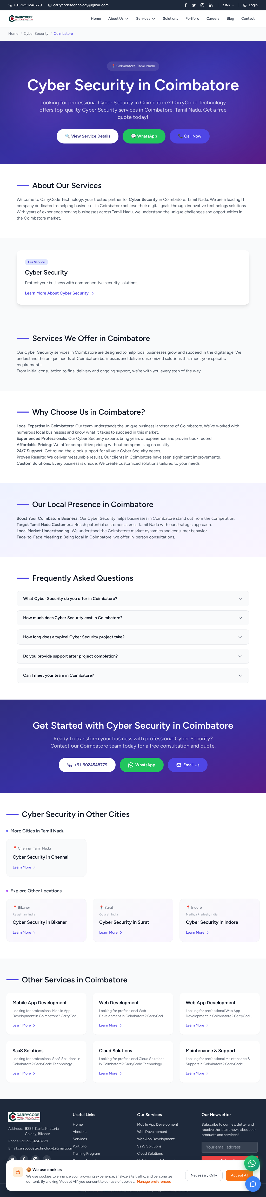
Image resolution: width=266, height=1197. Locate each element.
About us (80, 1132)
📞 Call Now (189, 136)
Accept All (239, 1175)
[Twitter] (194, 5)
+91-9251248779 (34, 1141)
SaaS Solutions (149, 1146)
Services (143, 18)
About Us (116, 18)
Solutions (170, 18)
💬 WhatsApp (144, 136)
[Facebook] (186, 5)
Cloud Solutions (150, 1153)
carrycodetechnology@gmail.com (45, 1148)
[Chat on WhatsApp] (252, 1163)
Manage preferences (154, 1181)
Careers (213, 18)
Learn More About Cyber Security (57, 293)
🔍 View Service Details (87, 136)
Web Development (152, 1132)
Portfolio (192, 18)
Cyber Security (36, 33)
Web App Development (156, 1139)
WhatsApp (145, 764)
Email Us (191, 764)
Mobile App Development (157, 1124)
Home (96, 18)
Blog (230, 18)
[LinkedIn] (211, 5)
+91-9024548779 (90, 764)
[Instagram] (202, 5)
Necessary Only (204, 1175)
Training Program (86, 1153)
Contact (248, 18)
